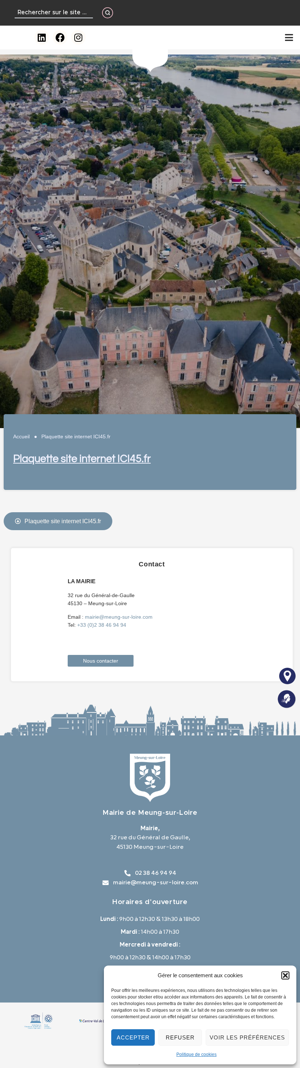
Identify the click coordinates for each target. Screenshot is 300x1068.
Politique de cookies (196, 1054)
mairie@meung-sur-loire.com (119, 617)
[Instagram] (78, 37)
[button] (285, 975)
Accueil (21, 436)
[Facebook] (60, 37)
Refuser (180, 1037)
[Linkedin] (41, 37)
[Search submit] (108, 13)
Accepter (133, 1037)
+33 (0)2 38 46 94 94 (101, 625)
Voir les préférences (247, 1037)
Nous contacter (100, 661)
